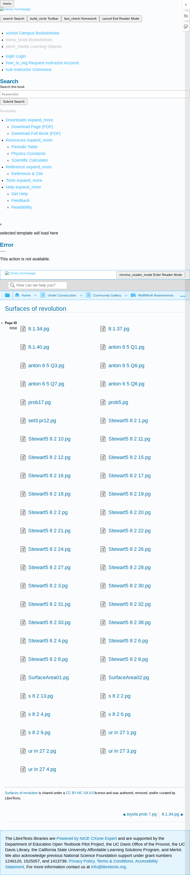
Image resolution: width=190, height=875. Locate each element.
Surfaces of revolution (21, 793)
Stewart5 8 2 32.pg (129, 604)
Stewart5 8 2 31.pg (49, 604)
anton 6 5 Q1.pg (126, 347)
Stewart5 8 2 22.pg (129, 530)
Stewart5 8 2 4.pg (48, 641)
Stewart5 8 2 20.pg (129, 512)
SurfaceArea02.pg (128, 677)
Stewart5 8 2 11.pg (129, 439)
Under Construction (62, 295)
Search (12, 285)
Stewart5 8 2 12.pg (49, 457)
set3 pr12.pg (42, 420)
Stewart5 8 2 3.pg (48, 585)
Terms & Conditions (115, 861)
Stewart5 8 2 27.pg (49, 567)
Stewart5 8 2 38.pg (129, 622)
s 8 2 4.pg (39, 714)
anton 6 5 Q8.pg (126, 384)
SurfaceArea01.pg (48, 677)
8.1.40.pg (38, 347)
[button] (20, 200)
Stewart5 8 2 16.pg (49, 475)
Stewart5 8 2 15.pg (129, 457)
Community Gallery (107, 295)
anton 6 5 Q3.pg (46, 365)
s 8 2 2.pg (119, 696)
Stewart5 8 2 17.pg (129, 475)
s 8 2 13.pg (40, 696)
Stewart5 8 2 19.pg (129, 494)
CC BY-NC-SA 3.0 (80, 793)
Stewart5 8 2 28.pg (129, 567)
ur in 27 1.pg (122, 732)
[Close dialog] (3, 251)
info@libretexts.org (108, 867)
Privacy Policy (82, 861)
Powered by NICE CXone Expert (87, 838)
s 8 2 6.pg (119, 714)
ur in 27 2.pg (42, 751)
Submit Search (14, 101)
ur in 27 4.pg (42, 769)
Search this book (12, 87)
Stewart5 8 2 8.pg (48, 659)
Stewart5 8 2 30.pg (129, 585)
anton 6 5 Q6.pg (126, 365)
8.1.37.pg (118, 329)
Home (26, 295)
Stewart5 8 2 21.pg (49, 530)
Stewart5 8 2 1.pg (128, 420)
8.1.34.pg (38, 329)
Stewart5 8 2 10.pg (49, 439)
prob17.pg (39, 402)
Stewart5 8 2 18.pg (49, 494)
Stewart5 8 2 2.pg (48, 512)
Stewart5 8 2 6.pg (128, 641)
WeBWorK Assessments (155, 295)
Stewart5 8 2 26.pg (129, 549)
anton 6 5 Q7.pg (46, 384)
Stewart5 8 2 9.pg (128, 659)
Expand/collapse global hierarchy (10, 295)
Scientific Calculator (29, 160)
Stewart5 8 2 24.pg (49, 549)
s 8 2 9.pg (39, 732)
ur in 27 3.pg (122, 751)
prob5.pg (118, 402)
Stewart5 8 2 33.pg (49, 622)
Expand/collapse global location (182, 294)
